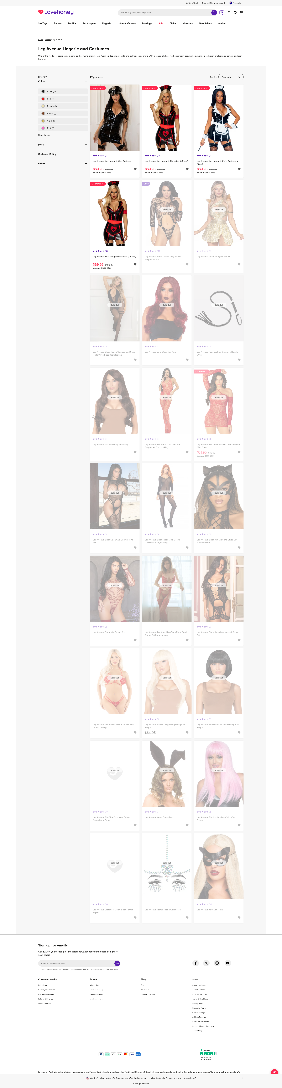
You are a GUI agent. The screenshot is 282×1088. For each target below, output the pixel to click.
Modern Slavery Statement (203, 1026)
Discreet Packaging (46, 994)
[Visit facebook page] (195, 963)
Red (47, 99)
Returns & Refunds (45, 999)
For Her (58, 23)
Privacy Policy (197, 1003)
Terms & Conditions (200, 999)
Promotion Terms (199, 1008)
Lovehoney (141, 30)
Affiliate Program (199, 1017)
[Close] (242, 1078)
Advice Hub (94, 985)
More (195, 979)
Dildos (173, 23)
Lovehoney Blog (96, 989)
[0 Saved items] (235, 13)
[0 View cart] (241, 13)
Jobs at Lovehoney (199, 994)
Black (48, 92)
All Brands (145, 989)
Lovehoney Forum (97, 999)
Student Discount (148, 994)
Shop (143, 979)
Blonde (49, 107)
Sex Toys (42, 23)
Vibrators (188, 23)
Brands (48, 39)
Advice (221, 23)
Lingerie (106, 23)
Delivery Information (46, 989)
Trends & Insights (96, 994)
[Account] (229, 12)
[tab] (63, 84)
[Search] (214, 12)
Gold (48, 121)
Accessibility (197, 1030)
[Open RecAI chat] (274, 1073)
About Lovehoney (199, 985)
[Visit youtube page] (228, 963)
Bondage (147, 23)
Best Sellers (205, 23)
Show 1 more (44, 135)
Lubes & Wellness (127, 23)
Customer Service (47, 979)
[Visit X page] (206, 963)
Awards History (198, 989)
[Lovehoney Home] (55, 12)
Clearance (96, 88)
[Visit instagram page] (217, 963)
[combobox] (167, 12)
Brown (48, 114)
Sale (160, 23)
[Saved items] (135, 169)
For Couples (89, 23)
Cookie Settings (198, 1012)
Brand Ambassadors (200, 1021)
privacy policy (112, 969)
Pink (47, 129)
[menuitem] (44, 23)
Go (117, 963)
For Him (72, 23)
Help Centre (43, 985)
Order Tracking (44, 1003)
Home (40, 39)
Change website (141, 1083)
